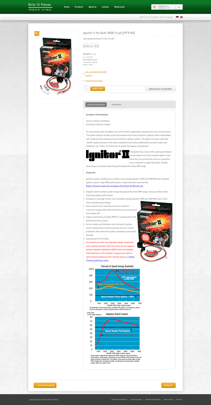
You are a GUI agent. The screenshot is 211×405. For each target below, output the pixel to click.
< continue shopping (45, 385)
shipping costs (136, 399)
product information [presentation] (96, 104)
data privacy (168, 399)
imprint (179, 399)
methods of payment (152, 399)
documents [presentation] (116, 104)
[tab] (95, 104)
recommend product (94, 80)
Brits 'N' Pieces (39, 4)
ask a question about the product (96, 74)
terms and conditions (119, 399)
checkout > (168, 385)
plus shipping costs (90, 59)
